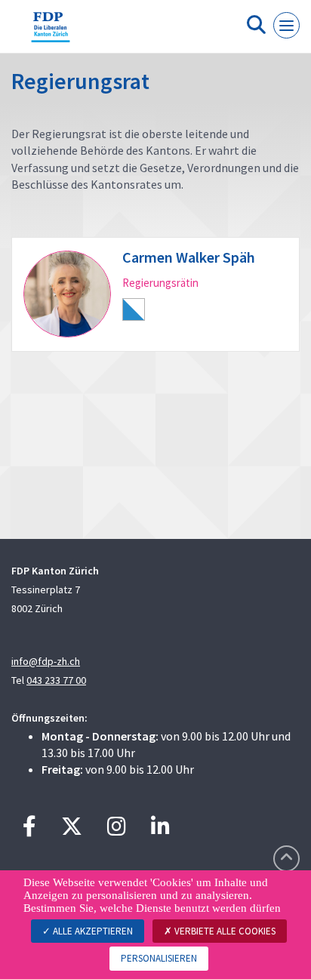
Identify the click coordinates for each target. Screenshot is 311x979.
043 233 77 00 (56, 680)
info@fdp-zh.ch (45, 661)
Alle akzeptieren (92, 931)
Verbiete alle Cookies (224, 931)
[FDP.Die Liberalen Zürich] (50, 32)
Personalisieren (159, 958)
